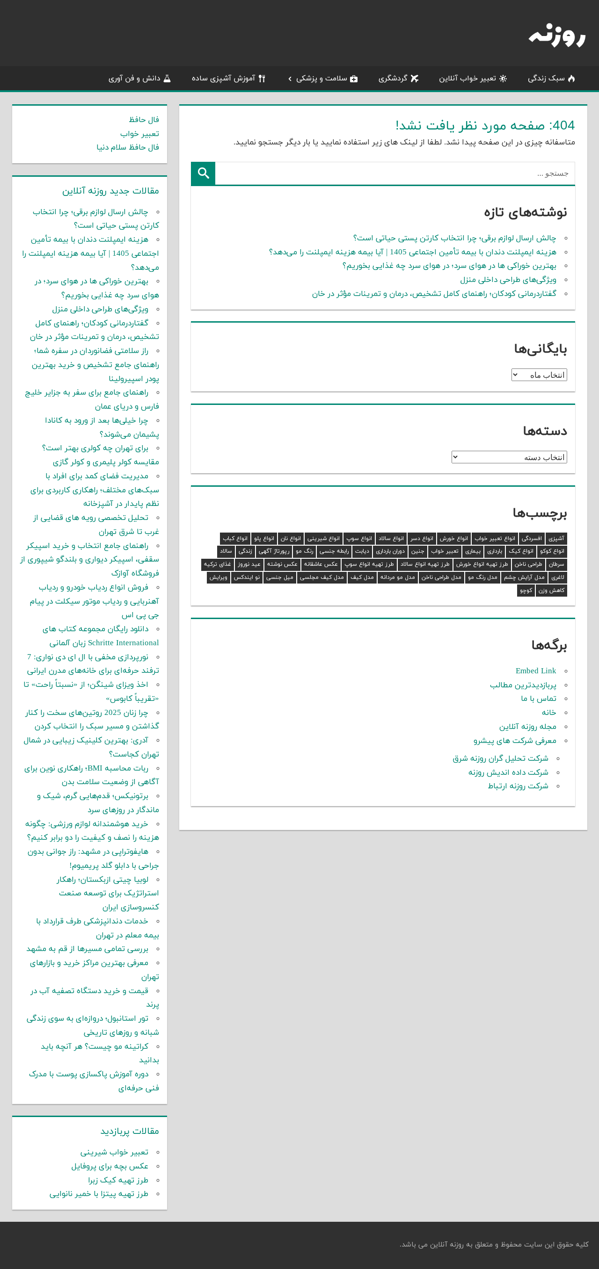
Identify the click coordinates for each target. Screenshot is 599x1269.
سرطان (556, 564)
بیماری (473, 551)
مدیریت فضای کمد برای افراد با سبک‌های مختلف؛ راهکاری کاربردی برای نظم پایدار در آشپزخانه (94, 490)
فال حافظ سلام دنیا (127, 147)
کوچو (526, 590)
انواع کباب (235, 538)
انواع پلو (264, 538)
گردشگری (393, 78)
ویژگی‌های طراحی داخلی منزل (508, 280)
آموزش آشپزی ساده (223, 78)
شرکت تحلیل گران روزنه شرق (500, 758)
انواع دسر (421, 538)
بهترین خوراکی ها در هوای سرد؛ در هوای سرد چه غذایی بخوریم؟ (449, 266)
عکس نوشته (282, 564)
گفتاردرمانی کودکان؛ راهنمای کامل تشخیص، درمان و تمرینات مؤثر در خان (434, 294)
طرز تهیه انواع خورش (482, 564)
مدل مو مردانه (397, 577)
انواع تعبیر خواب (495, 538)
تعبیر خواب (445, 551)
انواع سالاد (391, 538)
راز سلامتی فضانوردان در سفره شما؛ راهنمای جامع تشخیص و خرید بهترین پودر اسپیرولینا (95, 365)
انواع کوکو (552, 551)
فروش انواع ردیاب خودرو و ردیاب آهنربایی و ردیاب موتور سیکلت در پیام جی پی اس (94, 601)
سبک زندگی (546, 78)
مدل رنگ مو (482, 577)
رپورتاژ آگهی (274, 551)
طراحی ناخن (528, 564)
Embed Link (536, 671)
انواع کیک (521, 551)
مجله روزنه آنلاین (527, 727)
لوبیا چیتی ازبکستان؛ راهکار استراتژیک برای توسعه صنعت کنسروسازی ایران (108, 894)
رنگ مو (304, 551)
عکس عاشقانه (321, 564)
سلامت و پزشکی (321, 78)
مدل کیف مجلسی (322, 577)
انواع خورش (454, 538)
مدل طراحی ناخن (441, 577)
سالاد (226, 551)
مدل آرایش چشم (524, 577)
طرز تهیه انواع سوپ (369, 564)
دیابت (362, 551)
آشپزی (556, 538)
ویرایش (218, 577)
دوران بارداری (390, 551)
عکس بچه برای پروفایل (110, 1166)
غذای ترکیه (217, 564)
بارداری (494, 551)
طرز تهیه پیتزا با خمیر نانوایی (99, 1194)
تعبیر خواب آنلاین (467, 78)
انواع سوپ (359, 538)
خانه (549, 713)
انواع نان (291, 538)
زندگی (245, 551)
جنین (417, 551)
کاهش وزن (551, 590)
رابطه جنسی (334, 551)
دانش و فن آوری (135, 78)
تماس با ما (538, 699)
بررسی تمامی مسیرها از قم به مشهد (87, 949)
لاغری (557, 577)
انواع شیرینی (323, 538)
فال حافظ (144, 120)
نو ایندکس (247, 577)
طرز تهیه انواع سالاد (425, 564)
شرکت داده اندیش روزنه (508, 773)
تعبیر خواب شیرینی (114, 1152)
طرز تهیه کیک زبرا (118, 1180)
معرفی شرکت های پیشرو (515, 741)
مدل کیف (362, 577)
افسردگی (532, 538)
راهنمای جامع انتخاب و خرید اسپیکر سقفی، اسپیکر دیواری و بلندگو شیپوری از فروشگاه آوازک (89, 560)
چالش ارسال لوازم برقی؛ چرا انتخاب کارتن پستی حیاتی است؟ (454, 238)
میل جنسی (279, 577)
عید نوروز (249, 564)
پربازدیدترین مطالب (523, 685)
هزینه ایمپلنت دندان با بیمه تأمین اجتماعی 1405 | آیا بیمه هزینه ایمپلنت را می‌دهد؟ (412, 252)
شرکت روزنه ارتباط (518, 786)
